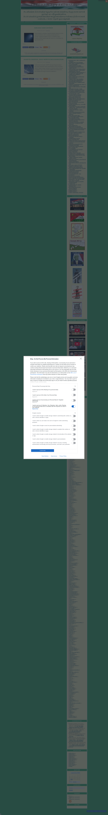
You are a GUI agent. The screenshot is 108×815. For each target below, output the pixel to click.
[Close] (81, 359)
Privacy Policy (63, 456)
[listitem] (54, 386)
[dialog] (54, 407)
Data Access (54, 456)
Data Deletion (45, 456)
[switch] (74, 390)
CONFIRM (43, 450)
